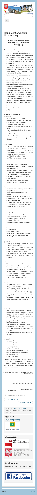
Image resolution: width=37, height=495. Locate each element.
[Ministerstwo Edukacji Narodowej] (18, 452)
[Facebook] (18, 476)
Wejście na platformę (12, 420)
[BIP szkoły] (17, 443)
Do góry (33, 491)
